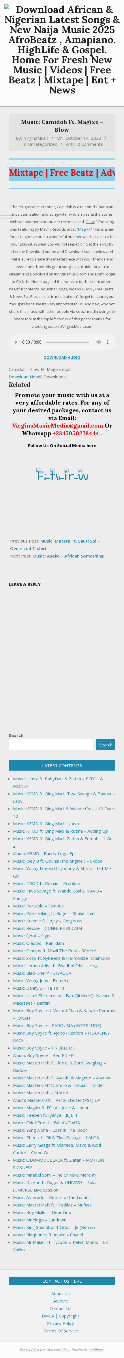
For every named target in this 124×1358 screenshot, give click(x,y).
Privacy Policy (60, 1323)
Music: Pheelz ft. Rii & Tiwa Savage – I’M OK (56, 1137)
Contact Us (61, 1308)
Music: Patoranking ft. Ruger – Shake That (54, 913)
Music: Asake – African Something (68, 556)
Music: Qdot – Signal (32, 935)
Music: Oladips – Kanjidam (38, 943)
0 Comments (90, 144)
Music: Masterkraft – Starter (41, 1092)
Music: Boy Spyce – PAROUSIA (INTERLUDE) (57, 1025)
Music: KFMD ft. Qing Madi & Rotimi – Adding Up (60, 831)
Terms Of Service (60, 1331)
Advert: (60, 1301)
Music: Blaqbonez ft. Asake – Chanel (48, 1235)
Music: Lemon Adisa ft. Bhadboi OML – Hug (55, 965)
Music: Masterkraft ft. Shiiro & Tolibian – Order (58, 1085)
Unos (66, 1349)
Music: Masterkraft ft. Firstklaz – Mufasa (52, 1205)
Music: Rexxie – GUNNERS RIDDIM (47, 928)
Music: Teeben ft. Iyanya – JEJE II (45, 1115)
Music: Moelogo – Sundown (39, 1220)
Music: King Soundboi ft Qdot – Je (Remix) (54, 1227)
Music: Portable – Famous (38, 906)
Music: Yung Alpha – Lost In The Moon (50, 1130)
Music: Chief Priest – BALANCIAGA (46, 1122)
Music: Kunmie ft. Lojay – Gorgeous (47, 921)
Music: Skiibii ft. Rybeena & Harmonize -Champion (61, 958)
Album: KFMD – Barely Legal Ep (44, 853)
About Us (60, 1293)
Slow (90, 221)
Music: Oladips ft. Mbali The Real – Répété (54, 950)
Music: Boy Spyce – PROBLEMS (44, 1048)
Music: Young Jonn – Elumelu (40, 980)
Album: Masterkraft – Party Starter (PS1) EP (56, 1100)
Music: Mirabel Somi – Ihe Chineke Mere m (54, 1175)
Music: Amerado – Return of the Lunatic (52, 1197)
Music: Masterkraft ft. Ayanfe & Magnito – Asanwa (62, 1078)
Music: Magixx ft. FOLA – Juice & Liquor (51, 1107)
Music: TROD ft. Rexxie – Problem (46, 883)
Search (16, 735)
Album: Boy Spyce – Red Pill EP (43, 1055)
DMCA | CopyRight (60, 1316)
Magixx (84, 229)
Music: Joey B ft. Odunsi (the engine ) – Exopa (57, 861)
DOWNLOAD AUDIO (62, 357)
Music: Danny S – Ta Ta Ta (39, 988)
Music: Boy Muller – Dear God (42, 1212)
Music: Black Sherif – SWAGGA (42, 973)
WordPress (96, 1349)
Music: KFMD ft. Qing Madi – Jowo (46, 823)
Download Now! (24, 377)
